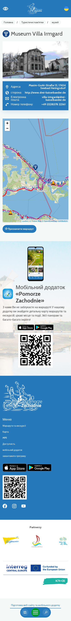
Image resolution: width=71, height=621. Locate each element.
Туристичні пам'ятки (32, 22)
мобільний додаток (12, 450)
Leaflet (25, 221)
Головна (8, 22)
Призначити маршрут (20, 228)
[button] (35, 167)
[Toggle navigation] (35, 612)
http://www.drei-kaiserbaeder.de (45, 92)
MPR (5, 438)
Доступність (9, 444)
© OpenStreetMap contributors (55, 221)
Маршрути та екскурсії (14, 425)
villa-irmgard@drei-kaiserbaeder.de (54, 98)
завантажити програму (14, 456)
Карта (6, 432)
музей (55, 22)
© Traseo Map (35, 221)
